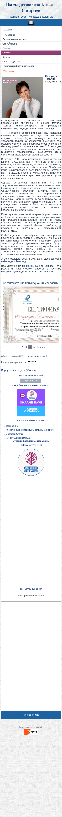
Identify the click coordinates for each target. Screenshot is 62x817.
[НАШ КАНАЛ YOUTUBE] (31, 475)
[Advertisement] (31, 531)
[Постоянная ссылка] (36, 356)
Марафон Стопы (14, 434)
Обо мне (8, 71)
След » (41, 347)
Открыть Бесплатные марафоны (31, 441)
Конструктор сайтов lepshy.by (31, 727)
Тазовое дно (12, 426)
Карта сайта (31, 714)
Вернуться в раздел (18, 370)
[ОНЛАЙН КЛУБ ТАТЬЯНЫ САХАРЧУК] (31, 416)
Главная (8, 29)
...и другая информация (18, 438)
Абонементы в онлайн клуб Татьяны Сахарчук (30, 430)
